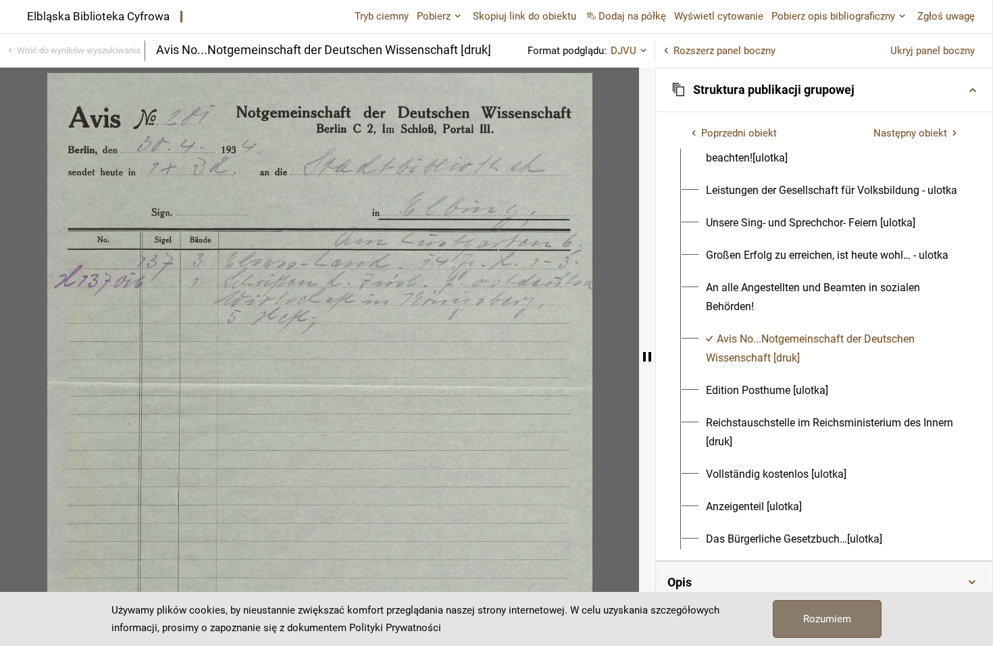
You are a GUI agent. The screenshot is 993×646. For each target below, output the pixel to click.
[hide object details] (647, 357)
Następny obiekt (910, 133)
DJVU (623, 51)
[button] (824, 89)
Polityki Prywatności (395, 628)
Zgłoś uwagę (946, 16)
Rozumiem (827, 619)
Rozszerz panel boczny (724, 51)
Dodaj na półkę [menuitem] (632, 16)
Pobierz (434, 16)
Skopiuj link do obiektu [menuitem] (524, 16)
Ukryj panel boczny (932, 51)
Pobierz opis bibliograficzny (833, 16)
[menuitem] (832, 149)
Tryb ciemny (382, 16)
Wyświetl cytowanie (718, 16)
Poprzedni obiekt (739, 133)
